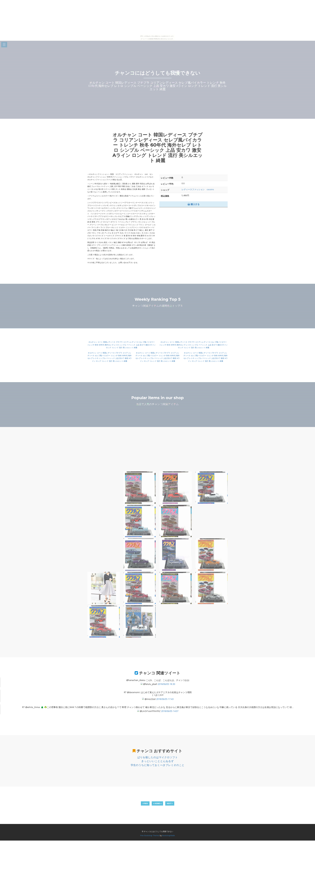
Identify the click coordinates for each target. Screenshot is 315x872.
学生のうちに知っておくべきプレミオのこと (157, 765)
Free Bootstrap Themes (149, 835)
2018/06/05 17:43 (164, 699)
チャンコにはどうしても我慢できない (157, 73)
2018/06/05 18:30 (166, 684)
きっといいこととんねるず (157, 761)
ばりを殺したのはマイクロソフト (157, 757)
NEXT (169, 803)
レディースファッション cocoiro (198, 189)
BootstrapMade (168, 835)
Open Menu (4, 44)
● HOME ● (157, 803)
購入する (195, 204)
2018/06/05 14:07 (169, 711)
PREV (145, 803)
